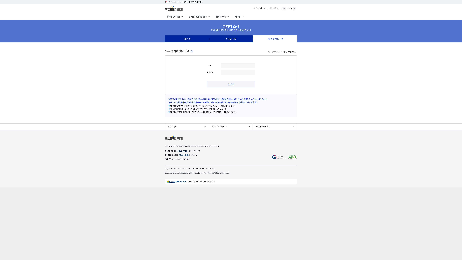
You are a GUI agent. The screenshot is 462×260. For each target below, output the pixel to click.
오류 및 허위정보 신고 (275, 39)
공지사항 (187, 39)
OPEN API (186, 169)
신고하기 (231, 84)
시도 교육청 (172, 127)
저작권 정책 (210, 169)
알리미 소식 (221, 16)
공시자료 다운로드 (198, 169)
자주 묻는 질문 (231, 39)
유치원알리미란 (173, 16)
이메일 (209, 65)
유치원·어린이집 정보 (198, 16)
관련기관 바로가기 (262, 127)
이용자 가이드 (258, 8)
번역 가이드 (273, 8)
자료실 (237, 16)
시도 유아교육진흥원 (219, 127)
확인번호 (210, 72)
